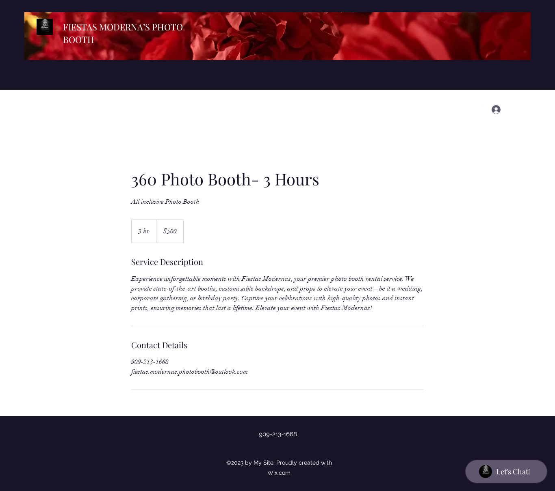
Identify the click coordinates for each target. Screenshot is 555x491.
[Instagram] (479, 110)
